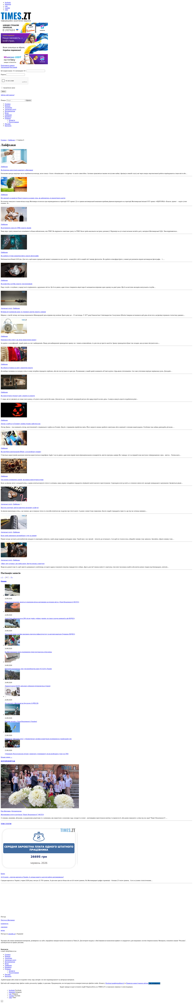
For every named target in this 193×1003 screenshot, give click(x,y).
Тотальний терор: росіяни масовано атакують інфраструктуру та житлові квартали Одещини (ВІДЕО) (40, 634)
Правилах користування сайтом (137, 983)
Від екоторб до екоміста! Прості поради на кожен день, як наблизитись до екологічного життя (33, 198)
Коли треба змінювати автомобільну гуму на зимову (19, 535)
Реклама (7, 124)
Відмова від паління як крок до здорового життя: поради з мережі (23, 312)
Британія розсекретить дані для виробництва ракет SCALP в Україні (28, 669)
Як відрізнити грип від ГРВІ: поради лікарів (16, 228)
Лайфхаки (8, 115)
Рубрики (8, 118)
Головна (7, 104)
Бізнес (3, 873)
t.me (6, 6)
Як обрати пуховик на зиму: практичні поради (17, 368)
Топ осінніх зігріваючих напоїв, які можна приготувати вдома (22, 479)
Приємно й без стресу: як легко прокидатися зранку (18, 340)
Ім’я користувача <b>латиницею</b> (13, 71)
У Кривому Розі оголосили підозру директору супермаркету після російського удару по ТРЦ (36, 754)
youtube (7, 8)
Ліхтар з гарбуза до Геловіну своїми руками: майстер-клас (21, 424)
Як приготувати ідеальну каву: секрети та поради (18, 396)
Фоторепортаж (10, 111)
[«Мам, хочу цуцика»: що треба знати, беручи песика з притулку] (14, 557)
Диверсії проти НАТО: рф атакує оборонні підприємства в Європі (27, 686)
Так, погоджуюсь (154, 983)
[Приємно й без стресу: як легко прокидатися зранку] (14, 333)
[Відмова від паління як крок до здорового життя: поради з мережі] (14, 305)
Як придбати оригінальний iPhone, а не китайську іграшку (21, 451)
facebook (8, 2)
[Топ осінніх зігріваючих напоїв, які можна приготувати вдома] (14, 473)
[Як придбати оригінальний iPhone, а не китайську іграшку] (14, 445)
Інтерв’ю (12, 120)
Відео (7, 113)
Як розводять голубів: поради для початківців (16, 284)
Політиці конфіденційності (114, 983)
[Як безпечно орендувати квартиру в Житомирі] (14, 163)
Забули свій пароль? (7, 95)
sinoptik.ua (11, 934)
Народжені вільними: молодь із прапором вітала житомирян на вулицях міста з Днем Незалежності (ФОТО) (42, 602)
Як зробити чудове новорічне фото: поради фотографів (20, 256)
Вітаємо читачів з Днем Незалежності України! (21, 721)
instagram (8, 4)
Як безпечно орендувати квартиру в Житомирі (17, 170)
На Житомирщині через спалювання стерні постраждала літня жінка (28, 652)
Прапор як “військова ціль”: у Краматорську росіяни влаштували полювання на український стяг (38, 739)
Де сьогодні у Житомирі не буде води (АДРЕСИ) (21, 703)
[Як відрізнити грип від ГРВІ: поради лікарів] (14, 221)
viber (6, 10)
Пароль (3, 74)
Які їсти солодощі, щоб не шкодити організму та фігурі (19, 507)
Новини (7, 106)
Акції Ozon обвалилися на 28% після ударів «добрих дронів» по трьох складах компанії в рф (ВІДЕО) (40, 618)
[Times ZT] (96, 17)
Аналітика (8, 107)
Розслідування (14, 122)
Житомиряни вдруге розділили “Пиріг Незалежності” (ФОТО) (22, 814)
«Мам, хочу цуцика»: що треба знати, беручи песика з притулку (23, 563)
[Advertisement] (96, 134)
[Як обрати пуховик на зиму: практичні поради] (14, 361)
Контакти (8, 126)
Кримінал (8, 116)
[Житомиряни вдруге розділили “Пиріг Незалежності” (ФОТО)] (40, 808)
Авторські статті (10, 109)
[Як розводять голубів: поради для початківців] (14, 277)
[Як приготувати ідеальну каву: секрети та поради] (14, 389)
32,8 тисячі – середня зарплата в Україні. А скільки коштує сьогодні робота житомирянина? (32, 877)
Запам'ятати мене (9, 88)
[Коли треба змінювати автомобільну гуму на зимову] (14, 529)
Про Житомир (6, 811)
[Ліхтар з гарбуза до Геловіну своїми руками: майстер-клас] (14, 417)
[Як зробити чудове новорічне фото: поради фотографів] (14, 249)
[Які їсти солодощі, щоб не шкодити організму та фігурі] (14, 501)
